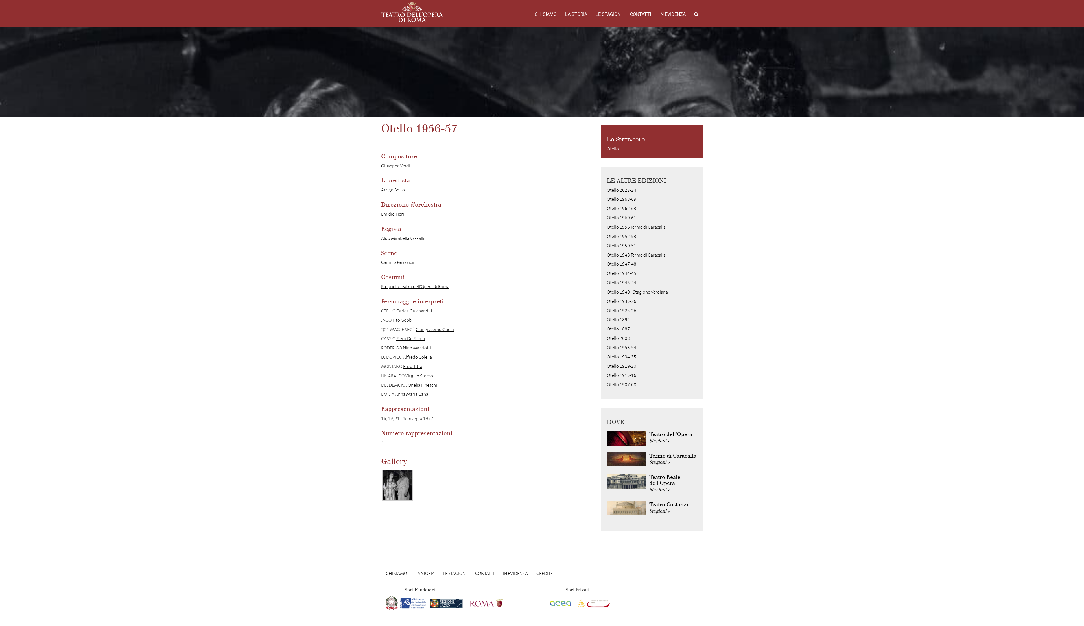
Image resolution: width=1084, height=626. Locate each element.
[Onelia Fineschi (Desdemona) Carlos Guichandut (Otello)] (397, 485)
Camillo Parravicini (399, 262)
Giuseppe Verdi (395, 166)
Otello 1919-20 (621, 366)
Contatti (640, 14)
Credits (544, 573)
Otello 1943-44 (621, 283)
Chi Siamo (546, 14)
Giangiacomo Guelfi (435, 329)
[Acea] (561, 602)
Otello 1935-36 (621, 301)
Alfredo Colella (417, 357)
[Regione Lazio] (447, 602)
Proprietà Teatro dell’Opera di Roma (415, 287)
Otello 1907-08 (621, 385)
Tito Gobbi (402, 320)
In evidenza (672, 14)
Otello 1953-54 (621, 348)
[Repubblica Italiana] (392, 602)
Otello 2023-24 (621, 190)
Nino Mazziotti (417, 348)
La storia (576, 14)
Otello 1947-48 (621, 264)
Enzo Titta (412, 366)
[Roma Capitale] (493, 602)
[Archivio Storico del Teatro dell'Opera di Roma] (412, 12)
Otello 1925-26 (621, 311)
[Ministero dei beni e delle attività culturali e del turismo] (414, 602)
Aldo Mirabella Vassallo (403, 238)
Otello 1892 (618, 320)
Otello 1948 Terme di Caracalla (636, 255)
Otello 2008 (618, 338)
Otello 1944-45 (621, 273)
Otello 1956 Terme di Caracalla (636, 227)
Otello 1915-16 (621, 375)
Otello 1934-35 (621, 357)
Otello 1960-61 (621, 218)
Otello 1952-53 (621, 236)
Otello (613, 149)
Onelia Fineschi (422, 385)
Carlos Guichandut (414, 311)
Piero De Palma (410, 339)
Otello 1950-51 (621, 246)
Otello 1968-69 (621, 199)
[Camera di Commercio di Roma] (593, 602)
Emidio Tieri (392, 214)
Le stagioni (609, 14)
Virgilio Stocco (419, 376)
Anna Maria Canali (412, 394)
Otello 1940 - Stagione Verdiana (637, 292)
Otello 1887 (618, 329)
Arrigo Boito (393, 190)
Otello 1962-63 (621, 208)
